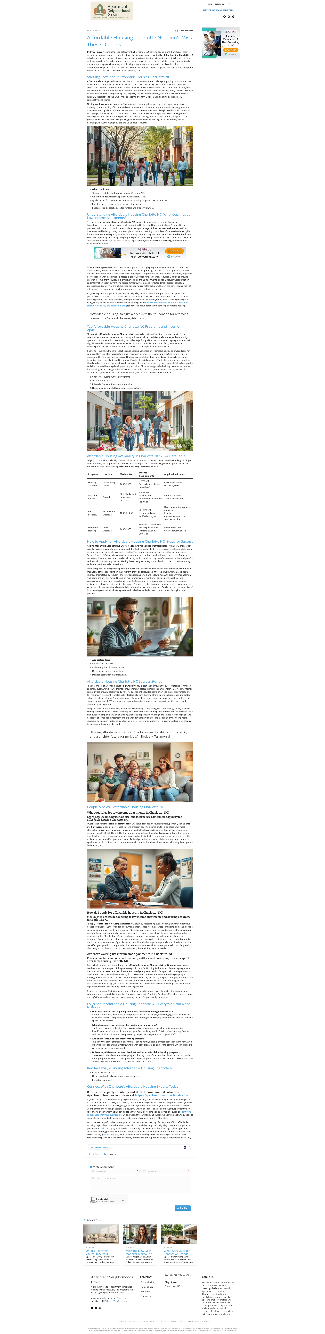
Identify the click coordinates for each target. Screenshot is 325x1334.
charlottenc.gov (106, 1128)
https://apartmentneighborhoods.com (161, 1095)
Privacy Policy (204, 1321)
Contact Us (182, 1321)
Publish (184, 1208)
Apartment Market (99, 1147)
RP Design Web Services (114, 1301)
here (167, 1332)
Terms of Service (193, 1321)
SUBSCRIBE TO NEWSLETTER (218, 10)
